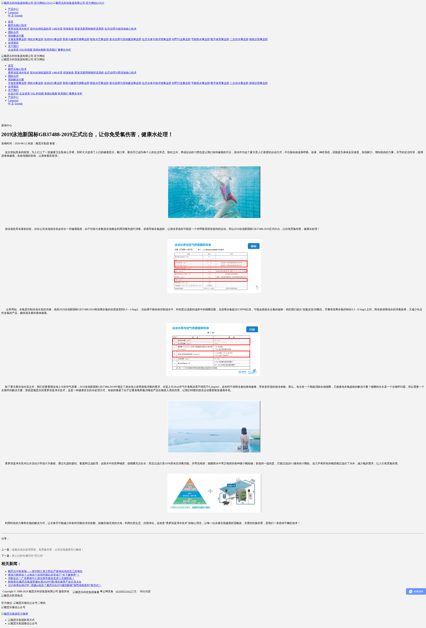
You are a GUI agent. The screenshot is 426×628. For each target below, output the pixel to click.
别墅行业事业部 (181, 39)
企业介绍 (13, 93)
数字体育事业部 (220, 39)
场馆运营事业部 (258, 39)
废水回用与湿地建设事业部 (125, 39)
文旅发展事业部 (17, 39)
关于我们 (13, 46)
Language (13, 12)
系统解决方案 (16, 35)
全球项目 (13, 42)
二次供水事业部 (239, 39)
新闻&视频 (39, 49)
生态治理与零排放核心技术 (120, 72)
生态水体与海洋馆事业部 (156, 39)
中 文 (11, 15)
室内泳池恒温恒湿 (40, 28)
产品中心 (13, 9)
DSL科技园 (25, 49)
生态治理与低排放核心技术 (120, 28)
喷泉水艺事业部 (99, 39)
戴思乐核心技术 (17, 25)
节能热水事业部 (200, 39)
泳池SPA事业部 (53, 39)
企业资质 (13, 49)
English (19, 15)
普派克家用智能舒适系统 (89, 28)
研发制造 (68, 28)
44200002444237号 (126, 591)
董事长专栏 (64, 49)
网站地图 (145, 591)
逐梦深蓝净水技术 (18, 28)
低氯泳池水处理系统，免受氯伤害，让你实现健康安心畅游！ (48, 549)
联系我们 (51, 49)
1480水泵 (57, 28)
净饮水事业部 (35, 39)
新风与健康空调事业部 (76, 39)
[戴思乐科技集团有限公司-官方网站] (27, 3)
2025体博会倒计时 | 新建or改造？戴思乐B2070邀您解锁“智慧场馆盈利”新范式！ (54, 585)
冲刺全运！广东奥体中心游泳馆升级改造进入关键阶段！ (41, 578)
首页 (10, 21)
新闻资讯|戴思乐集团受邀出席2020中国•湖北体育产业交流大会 (44, 581)
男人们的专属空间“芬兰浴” (28, 555)
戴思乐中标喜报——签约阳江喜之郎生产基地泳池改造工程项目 (45, 571)
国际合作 (13, 32)
